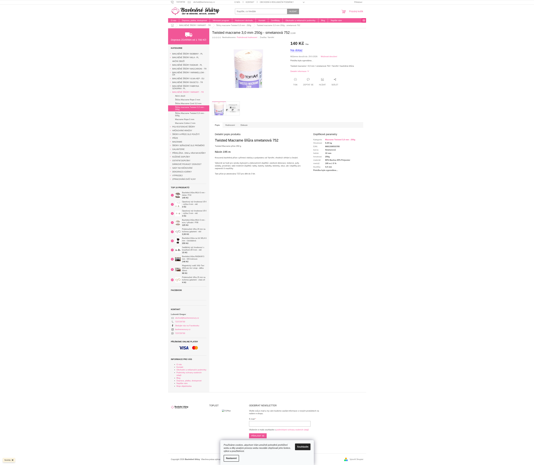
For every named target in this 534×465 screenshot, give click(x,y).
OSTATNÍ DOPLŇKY (181, 160)
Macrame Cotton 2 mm (185, 123)
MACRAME (177, 142)
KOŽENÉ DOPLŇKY (181, 157)
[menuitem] (173, 20)
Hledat (293, 11)
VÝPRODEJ (177, 175)
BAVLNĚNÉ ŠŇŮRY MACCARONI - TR (189, 69)
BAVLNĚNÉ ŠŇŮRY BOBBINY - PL (187, 54)
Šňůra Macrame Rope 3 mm (187, 100)
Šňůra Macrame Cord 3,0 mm (188, 103)
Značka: (267, 37)
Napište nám (182, 383)
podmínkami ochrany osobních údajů (292, 430)
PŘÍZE (175, 138)
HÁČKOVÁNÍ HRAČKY (182, 130)
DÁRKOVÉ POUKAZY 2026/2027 (186, 164)
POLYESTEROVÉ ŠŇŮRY (183, 127)
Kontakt (250, 2)
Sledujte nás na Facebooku (187, 325)
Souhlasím (302, 447)
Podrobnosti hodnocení (247, 37)
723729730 (180, 322)
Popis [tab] (217, 125)
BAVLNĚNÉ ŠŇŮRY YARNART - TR (188, 92)
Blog (178, 378)
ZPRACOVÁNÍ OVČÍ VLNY (184, 179)
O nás (237, 2)
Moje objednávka (184, 386)
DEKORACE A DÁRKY (182, 172)
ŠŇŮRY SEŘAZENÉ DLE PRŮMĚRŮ (188, 145)
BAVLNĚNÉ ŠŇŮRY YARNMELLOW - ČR (188, 73)
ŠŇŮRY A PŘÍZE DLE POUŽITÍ (185, 134)
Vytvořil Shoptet (356, 459)
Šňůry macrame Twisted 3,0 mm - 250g (190, 108)
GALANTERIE (178, 149)
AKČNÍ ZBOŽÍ (178, 61)
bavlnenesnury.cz (182, 329)
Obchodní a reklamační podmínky (277, 2)
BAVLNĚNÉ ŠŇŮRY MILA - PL (185, 57)
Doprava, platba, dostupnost (188, 380)
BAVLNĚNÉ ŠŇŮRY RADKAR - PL (187, 65)
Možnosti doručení (329, 56)
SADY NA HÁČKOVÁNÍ (182, 168)
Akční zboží (180, 96)
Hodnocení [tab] (230, 125)
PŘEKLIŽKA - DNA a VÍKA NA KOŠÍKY (189, 153)
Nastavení (231, 458)
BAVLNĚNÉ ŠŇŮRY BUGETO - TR (187, 82)
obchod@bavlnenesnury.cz (187, 318)
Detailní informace (298, 71)
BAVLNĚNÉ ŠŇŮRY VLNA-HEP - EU (188, 78)
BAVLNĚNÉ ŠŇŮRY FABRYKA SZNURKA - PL (185, 87)
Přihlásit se (257, 436)
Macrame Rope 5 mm (184, 119)
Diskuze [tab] (244, 125)
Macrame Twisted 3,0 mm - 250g (340, 139)
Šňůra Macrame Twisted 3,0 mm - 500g (190, 114)
